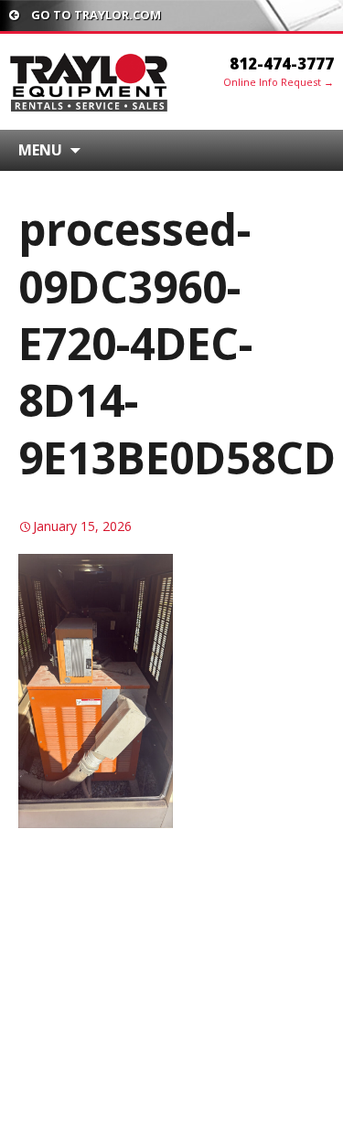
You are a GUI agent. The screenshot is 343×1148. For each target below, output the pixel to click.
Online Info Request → (278, 82)
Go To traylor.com (94, 14)
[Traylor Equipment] (90, 80)
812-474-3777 (282, 63)
